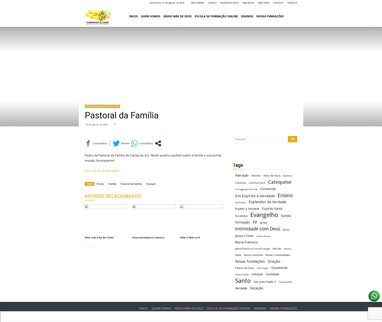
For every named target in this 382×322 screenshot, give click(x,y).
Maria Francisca (246, 242)
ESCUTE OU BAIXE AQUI (102, 171)
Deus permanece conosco (148, 237)
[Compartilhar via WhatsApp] (142, 143)
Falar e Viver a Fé (190, 237)
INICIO (133, 16)
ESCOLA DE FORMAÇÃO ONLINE (216, 16)
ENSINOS (247, 16)
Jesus (286, 229)
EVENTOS (292, 2)
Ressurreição (242, 274)
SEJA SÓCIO (248, 2)
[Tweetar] (121, 143)
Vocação (151, 183)
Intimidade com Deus (257, 229)
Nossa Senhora (253, 255)
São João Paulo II (264, 282)
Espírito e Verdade (247, 209)
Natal (238, 255)
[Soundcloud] (101, 3)
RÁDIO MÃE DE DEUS (178, 16)
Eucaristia (241, 216)
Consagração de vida (246, 189)
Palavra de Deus (244, 268)
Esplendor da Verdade (267, 202)
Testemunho (285, 281)
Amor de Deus (271, 175)
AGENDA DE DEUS (229, 2)
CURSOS (212, 2)
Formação (242, 222)
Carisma (240, 182)
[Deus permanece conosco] (154, 219)
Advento (256, 175)
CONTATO (278, 2)
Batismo (287, 175)
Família (112, 183)
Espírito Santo (272, 209)
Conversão (268, 189)
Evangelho (264, 215)
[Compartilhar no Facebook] (96, 143)
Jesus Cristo (244, 236)
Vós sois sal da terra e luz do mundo (102, 106)
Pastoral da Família (131, 183)
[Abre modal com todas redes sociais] (158, 143)
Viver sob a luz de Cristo (99, 237)
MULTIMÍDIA (197, 2)
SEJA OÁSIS (263, 2)
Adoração (241, 175)
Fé (255, 222)
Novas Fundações (250, 261)
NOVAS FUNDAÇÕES (270, 16)
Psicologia (262, 267)
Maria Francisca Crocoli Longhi (252, 248)
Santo (243, 281)
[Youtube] (107, 3)
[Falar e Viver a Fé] (201, 219)
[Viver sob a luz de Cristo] (106, 219)
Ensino (100, 183)
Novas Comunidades (278, 255)
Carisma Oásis (256, 182)
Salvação (257, 274)
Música (287, 248)
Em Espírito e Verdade (255, 196)
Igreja (263, 222)
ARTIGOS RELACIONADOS (113, 196)
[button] (292, 17)
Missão (277, 248)
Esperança (240, 202)
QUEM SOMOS (150, 16)
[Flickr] (94, 3)
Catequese (279, 182)
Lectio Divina (263, 236)
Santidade (272, 274)
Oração (274, 261)
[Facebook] (88, 3)
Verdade (241, 288)
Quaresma (279, 267)
